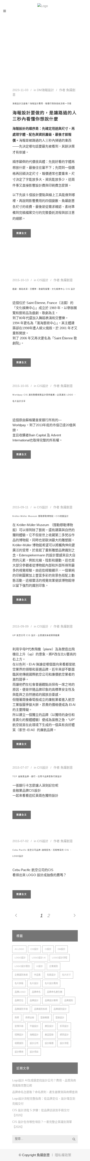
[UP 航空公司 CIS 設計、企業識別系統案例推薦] (18, 619)
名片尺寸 (66, 975)
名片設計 (34, 983)
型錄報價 (44, 1017)
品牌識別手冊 (21, 1009)
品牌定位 (19, 1000)
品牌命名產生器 (54, 992)
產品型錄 (49, 1034)
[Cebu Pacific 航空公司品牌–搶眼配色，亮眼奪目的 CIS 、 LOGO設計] (30, 834)
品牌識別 (68, 1000)
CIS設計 (42, 280)
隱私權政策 (63, 1155)
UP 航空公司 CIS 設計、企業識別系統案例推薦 (36, 635)
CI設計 (48, 949)
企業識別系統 (21, 975)
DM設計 (61, 949)
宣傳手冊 (19, 1026)
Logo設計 (20, 957)
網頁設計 (64, 1034)
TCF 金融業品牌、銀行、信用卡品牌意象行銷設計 (37, 776)
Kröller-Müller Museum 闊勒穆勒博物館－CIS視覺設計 (40, 516)
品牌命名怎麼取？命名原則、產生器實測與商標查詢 (45, 1092)
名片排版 (19, 983)
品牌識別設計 (60, 1009)
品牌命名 (36, 992)
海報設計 (34, 1034)
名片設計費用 (51, 983)
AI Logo (19, 949)
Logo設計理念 (22, 966)
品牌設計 (34, 1000)
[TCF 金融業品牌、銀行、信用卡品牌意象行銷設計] (14, 762)
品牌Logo (20, 992)
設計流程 (64, 1043)
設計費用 (19, 1052)
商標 (17, 1017)
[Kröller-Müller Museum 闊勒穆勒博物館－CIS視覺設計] (40, 487)
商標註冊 (29, 1017)
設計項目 (34, 1052)
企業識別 (53, 966)
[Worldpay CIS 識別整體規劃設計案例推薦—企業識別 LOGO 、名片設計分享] (14, 380)
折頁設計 (64, 1026)
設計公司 (34, 1043)
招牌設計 (19, 1034)
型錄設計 (59, 1017)
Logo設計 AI (39, 957)
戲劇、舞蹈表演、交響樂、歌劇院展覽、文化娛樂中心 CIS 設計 (43, 289)
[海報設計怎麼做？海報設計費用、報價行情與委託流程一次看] (45, 67)
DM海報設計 (45, 90)
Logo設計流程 (59, 957)
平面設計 (34, 1026)
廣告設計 (49, 1026)
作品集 (37, 975)
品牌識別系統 (40, 1009)
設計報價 (49, 1043)
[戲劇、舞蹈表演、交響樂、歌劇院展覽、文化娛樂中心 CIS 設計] (21, 264)
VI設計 (39, 966)
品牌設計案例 (51, 1000)
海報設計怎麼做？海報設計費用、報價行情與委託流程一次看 (41, 103)
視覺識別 (19, 1043)
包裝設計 (51, 975)
